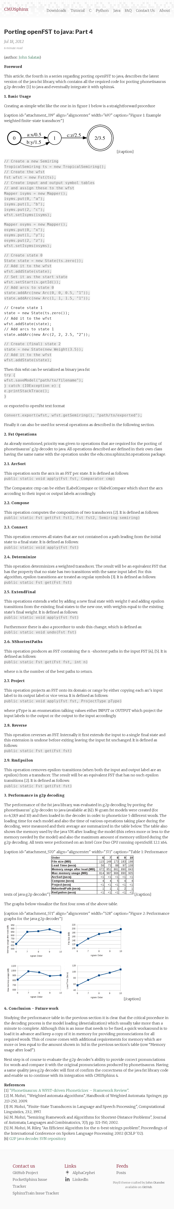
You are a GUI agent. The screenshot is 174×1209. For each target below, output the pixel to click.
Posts (121, 1173)
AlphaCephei (83, 1173)
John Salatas (29, 57)
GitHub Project (25, 1173)
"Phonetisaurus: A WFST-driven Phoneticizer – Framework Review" (69, 1090)
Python (102, 10)
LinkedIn (80, 1179)
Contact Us (145, 10)
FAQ (128, 10)
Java (116, 10)
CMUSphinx (16, 9)
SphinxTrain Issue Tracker (36, 1193)
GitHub (147, 1187)
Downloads (56, 10)
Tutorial (78, 10)
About (164, 10)
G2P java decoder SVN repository (37, 1139)
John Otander (155, 1182)
